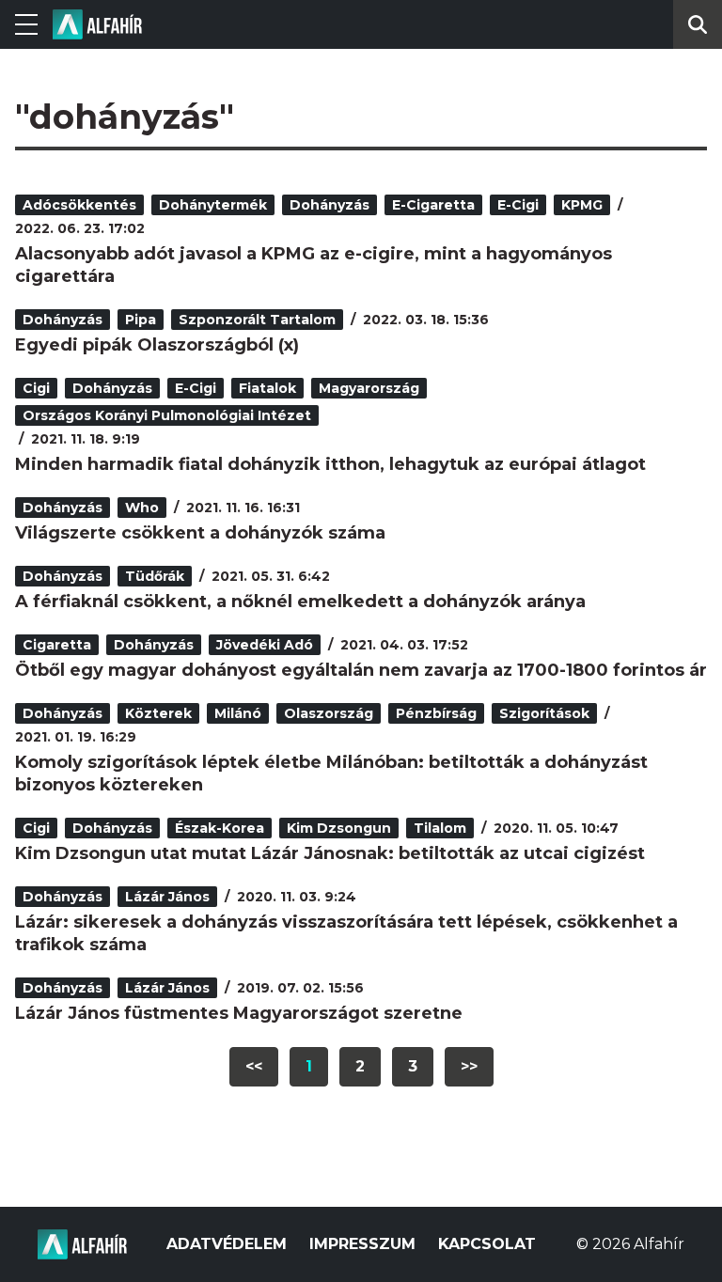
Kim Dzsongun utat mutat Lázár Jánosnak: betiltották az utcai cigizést (330, 853)
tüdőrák (154, 576)
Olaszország (328, 713)
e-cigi (518, 204)
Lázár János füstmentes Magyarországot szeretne (239, 1013)
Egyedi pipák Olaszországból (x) (157, 345)
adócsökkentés (79, 204)
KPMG (582, 204)
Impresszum (362, 1244)
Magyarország (369, 388)
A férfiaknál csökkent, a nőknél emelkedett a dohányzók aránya (300, 601)
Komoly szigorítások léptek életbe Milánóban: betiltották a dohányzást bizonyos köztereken (331, 773)
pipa (140, 319)
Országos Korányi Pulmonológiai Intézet (167, 415)
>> (469, 1066)
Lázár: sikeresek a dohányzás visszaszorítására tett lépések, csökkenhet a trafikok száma (346, 933)
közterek (158, 713)
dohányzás (329, 204)
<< (253, 1066)
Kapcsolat (487, 1244)
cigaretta (57, 644)
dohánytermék (213, 204)
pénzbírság (436, 713)
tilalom (440, 828)
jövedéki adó (264, 644)
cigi (36, 388)
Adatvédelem (226, 1244)
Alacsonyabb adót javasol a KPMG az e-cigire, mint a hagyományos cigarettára (313, 265)
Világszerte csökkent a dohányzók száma (200, 533)
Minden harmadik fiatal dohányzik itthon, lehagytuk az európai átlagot (330, 464)
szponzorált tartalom (257, 319)
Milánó (237, 713)
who (142, 507)
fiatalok (267, 388)
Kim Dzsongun (339, 828)
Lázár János (167, 896)
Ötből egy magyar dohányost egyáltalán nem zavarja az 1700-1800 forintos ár (361, 670)
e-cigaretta (433, 204)
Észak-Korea (219, 828)
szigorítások (544, 713)
